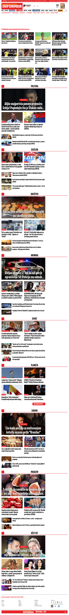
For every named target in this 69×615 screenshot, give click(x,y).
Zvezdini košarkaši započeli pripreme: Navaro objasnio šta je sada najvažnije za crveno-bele (10, 336)
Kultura (23, 424)
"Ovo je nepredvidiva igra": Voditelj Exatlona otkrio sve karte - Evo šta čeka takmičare (28, 187)
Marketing (36, 600)
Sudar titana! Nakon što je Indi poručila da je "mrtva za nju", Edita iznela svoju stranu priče (34, 574)
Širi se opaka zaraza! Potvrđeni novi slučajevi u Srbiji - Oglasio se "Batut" (11, 234)
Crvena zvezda (5, 331)
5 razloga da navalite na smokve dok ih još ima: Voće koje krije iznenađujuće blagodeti (23, 492)
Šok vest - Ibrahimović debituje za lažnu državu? (8, 42)
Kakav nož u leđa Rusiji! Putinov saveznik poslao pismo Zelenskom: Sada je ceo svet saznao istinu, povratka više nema (33, 398)
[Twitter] (53, 602)
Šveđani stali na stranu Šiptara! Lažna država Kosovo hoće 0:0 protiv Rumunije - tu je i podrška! (8, 59)
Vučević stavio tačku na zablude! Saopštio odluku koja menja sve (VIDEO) (33, 127)
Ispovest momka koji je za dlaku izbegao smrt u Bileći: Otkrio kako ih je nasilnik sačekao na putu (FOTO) (11, 296)
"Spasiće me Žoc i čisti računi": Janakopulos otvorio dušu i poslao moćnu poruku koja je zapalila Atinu (27, 345)
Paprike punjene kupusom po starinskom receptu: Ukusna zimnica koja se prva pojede (9, 512)
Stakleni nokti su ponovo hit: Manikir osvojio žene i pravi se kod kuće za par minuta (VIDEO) (34, 512)
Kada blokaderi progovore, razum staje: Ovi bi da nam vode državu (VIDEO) (27, 136)
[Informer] (34, 6)
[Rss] (59, 602)
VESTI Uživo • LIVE (41, 612)
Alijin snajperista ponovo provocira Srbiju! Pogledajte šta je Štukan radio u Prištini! (23, 106)
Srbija (23, 208)
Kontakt (35, 603)
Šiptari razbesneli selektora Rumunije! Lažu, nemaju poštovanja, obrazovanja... (41, 78)
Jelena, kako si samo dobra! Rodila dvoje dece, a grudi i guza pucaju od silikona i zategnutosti (11, 574)
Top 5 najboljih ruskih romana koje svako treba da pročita (11, 450)
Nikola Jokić (36, 12)
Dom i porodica (27, 507)
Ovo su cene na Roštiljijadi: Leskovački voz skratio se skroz (23, 214)
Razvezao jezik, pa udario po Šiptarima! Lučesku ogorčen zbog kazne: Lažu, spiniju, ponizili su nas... (42, 60)
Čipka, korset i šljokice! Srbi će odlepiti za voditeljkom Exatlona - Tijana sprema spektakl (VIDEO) (27, 174)
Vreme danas (15, 12)
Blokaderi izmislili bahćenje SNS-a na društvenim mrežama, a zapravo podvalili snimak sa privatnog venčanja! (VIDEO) (28, 143)
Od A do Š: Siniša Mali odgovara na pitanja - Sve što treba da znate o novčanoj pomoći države (34, 234)
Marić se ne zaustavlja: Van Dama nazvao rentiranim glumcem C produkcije (27, 458)
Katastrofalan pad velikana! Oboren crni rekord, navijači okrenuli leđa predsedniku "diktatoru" (28, 352)
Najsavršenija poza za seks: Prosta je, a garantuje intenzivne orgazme (28, 525)
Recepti (43, 12)
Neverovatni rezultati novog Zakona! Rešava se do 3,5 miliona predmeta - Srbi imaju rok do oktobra (26, 248)
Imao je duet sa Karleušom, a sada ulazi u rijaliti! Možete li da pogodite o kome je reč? (11, 167)
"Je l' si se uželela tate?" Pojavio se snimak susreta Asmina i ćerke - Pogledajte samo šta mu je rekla (28, 581)
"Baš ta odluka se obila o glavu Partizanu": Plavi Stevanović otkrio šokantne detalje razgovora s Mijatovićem (34, 337)
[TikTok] (61, 602)
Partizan (26, 331)
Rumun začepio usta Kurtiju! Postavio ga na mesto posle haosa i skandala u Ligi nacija (8, 78)
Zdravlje (23, 485)
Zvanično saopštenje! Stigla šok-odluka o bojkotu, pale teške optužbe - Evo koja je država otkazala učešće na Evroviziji (28, 587)
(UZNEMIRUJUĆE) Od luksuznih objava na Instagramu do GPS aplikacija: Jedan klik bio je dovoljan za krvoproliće (34, 297)
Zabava (46, 10)
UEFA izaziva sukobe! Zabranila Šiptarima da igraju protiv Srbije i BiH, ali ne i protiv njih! (59, 43)
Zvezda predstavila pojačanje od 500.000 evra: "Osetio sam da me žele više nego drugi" (28, 358)
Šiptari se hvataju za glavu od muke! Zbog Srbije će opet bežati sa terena (59, 58)
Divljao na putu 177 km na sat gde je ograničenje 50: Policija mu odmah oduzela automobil (23, 275)
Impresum (36, 604)
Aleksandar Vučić (6, 12)
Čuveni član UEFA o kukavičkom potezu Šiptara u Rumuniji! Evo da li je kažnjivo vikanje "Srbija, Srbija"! (59, 78)
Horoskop (22, 12)
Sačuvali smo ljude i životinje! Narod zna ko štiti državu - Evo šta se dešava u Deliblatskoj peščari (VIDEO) (27, 242)
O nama (35, 601)
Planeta (42, 10)
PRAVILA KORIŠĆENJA (38, 605)
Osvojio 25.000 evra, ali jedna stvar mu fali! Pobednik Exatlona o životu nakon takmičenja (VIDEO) (34, 167)
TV (1, 603)
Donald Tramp (54, 12)
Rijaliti (23, 547)
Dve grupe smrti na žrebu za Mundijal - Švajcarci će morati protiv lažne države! (43, 43)
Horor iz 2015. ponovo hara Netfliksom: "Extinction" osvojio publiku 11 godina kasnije (28, 465)
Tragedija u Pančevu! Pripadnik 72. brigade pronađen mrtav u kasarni (28, 311)
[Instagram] (55, 602)
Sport (19, 600)
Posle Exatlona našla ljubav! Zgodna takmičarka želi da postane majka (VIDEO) (28, 181)
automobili (29, 12)
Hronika (29, 10)
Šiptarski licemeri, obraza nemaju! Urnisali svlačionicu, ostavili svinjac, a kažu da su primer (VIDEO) (26, 59)
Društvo (25, 10)
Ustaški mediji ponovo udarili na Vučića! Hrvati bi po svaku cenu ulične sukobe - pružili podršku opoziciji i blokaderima (10, 128)
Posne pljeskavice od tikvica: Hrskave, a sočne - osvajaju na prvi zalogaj (27, 520)
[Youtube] (57, 602)
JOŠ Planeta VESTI (38, 404)
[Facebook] (51, 602)
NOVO (2, 10)
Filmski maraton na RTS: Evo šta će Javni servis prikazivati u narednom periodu (34, 451)
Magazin (51, 10)
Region (23, 269)
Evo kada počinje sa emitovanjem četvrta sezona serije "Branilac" (23, 430)
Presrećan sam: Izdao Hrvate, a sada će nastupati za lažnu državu (25, 42)
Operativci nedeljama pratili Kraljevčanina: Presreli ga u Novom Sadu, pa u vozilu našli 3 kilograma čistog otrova (28, 305)
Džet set (55, 10)
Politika (6, 10)
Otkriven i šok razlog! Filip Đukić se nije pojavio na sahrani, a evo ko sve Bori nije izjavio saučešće (23, 553)
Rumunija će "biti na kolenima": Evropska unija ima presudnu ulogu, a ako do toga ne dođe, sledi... (11, 398)
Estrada (4, 568)
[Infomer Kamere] (27, 6)
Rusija (47, 12)
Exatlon (4, 162)
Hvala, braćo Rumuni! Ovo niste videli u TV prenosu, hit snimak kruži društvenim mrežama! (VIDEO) (26, 78)
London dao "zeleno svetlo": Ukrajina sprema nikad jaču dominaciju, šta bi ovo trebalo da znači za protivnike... (11, 381)
